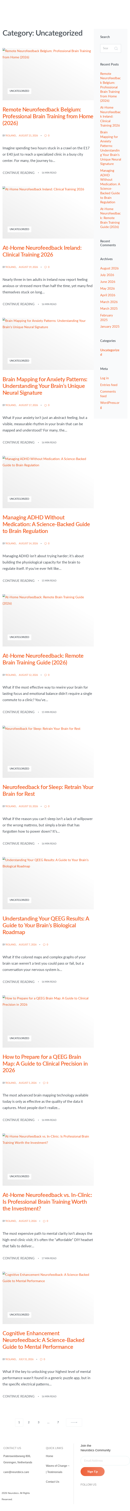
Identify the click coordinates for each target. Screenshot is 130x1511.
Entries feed (108, 385)
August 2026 (109, 268)
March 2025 (109, 308)
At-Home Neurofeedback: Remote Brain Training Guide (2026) (110, 218)
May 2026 (107, 288)
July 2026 (107, 275)
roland (11, 136)
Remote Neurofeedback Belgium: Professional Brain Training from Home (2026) (110, 87)
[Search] (116, 48)
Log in (104, 378)
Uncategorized (19, 91)
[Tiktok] (96, 1491)
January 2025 (110, 326)
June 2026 (107, 282)
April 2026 (107, 295)
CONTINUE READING (19, 173)
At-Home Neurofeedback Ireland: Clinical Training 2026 (110, 116)
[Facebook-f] (89, 1491)
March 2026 (109, 302)
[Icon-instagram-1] (82, 1491)
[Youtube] (102, 1491)
